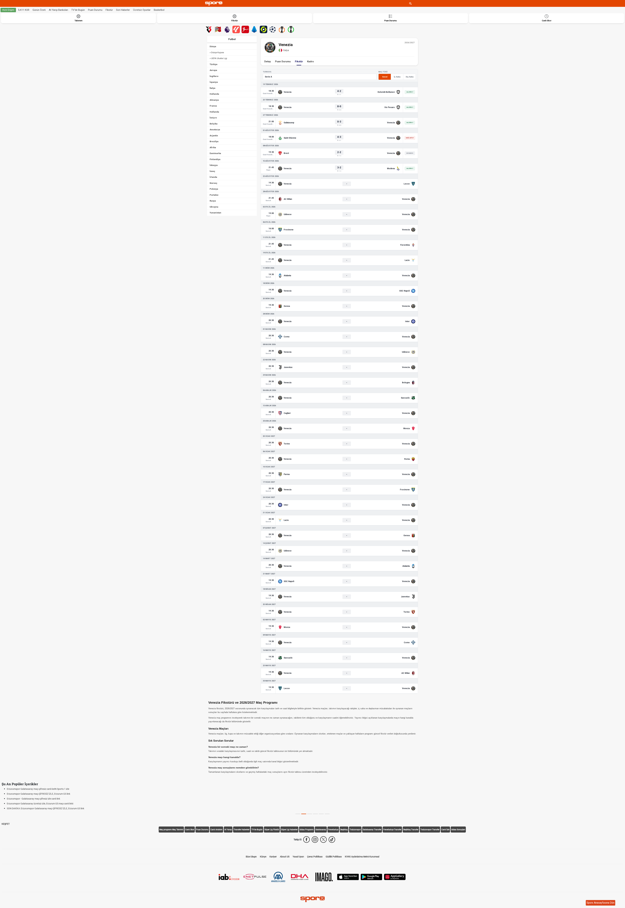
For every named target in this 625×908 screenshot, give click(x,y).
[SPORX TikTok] (331, 839)
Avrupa (213, 70)
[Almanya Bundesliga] (245, 29)
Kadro (310, 61)
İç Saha (397, 77)
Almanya (214, 100)
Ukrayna (214, 207)
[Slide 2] (309, 814)
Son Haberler (123, 9)
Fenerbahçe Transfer (392, 829)
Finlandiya (215, 159)
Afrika (213, 147)
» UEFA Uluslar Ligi (218, 58)
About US (284, 856)
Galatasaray (320, 829)
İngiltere (214, 76)
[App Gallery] (395, 876)
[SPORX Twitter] (323, 839)
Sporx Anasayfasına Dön (600, 902)
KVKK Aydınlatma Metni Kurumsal (362, 856)
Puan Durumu (95, 9)
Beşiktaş (344, 829)
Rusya (213, 201)
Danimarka (215, 153)
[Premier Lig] (227, 29)
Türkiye (213, 64)
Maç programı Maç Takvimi (171, 829)
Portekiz (214, 195)
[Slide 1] (303, 814)
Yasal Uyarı (298, 856)
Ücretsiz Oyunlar (142, 9)
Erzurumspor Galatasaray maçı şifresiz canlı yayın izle (34, 794)
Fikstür (109, 9)
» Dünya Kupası (217, 52)
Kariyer (273, 856)
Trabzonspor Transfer (429, 829)
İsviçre (213, 117)
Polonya (214, 189)
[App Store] (348, 876)
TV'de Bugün (78, 9)
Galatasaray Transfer (372, 829)
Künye (263, 856)
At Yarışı (228, 829)
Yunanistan (215, 212)
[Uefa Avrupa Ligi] (281, 29)
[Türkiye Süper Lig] (209, 29)
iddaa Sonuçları (458, 829)
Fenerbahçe (333, 829)
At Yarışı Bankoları (58, 9)
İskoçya (214, 165)
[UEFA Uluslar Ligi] (218, 29)
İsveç (212, 171)
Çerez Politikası (314, 856)
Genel (384, 77)
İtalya (212, 88)
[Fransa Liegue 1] (263, 29)
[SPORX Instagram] (315, 839)
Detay (267, 61)
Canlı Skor (189, 829)
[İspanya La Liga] (236, 29)
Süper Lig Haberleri (289, 829)
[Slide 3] (315, 814)
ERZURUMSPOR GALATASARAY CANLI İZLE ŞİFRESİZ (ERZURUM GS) (41, 798)
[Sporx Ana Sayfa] (214, 3)
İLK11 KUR (23, 9)
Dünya (213, 46)
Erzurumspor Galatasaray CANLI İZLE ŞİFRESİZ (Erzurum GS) (38, 808)
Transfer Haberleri (242, 829)
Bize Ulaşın (251, 856)
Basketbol (159, 9)
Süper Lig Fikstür (271, 829)
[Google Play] (371, 876)
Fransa (213, 106)
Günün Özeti (39, 9)
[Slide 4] (321, 814)
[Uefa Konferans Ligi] (291, 29)
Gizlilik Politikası (334, 856)
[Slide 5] (327, 814)
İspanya (214, 82)
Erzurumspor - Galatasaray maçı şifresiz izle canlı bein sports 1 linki (40, 803)
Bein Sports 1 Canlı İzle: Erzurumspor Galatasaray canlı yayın (37, 789)
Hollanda (214, 94)
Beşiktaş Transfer (410, 829)
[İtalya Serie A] (254, 29)
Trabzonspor (355, 829)
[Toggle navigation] (416, 3)
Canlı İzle (445, 829)
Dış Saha (409, 77)
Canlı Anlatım (216, 829)
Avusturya (215, 129)
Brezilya (214, 141)
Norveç (213, 183)
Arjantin (214, 135)
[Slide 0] (297, 814)
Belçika (213, 123)
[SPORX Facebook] (306, 839)
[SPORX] (312, 899)
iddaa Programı (306, 829)
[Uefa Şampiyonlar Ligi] (272, 29)
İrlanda (213, 177)
